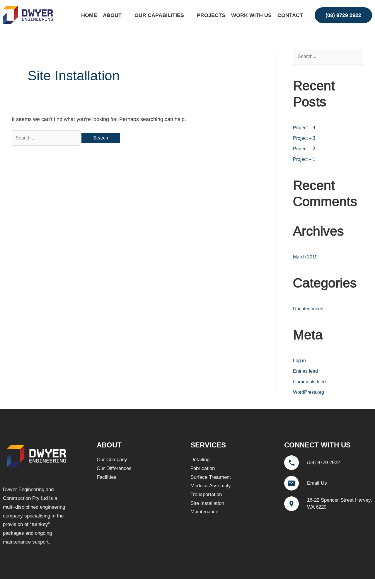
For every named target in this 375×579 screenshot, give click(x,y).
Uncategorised (308, 308)
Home (89, 15)
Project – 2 (304, 148)
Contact (290, 15)
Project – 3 (304, 138)
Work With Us (251, 15)
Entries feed (305, 371)
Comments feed (309, 381)
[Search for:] (46, 138)
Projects (211, 15)
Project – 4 (304, 127)
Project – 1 (304, 159)
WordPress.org (308, 392)
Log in (299, 360)
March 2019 (305, 256)
